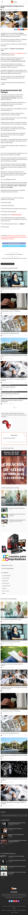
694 (26, 382)
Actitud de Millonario (6, 286)
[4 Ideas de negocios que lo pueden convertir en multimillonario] (14, 398)
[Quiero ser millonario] (14, 1)
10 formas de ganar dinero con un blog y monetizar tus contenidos (13, 379)
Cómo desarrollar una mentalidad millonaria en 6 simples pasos (14, 356)
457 (26, 290)
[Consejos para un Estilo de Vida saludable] (4, 856)
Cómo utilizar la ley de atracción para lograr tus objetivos (17, 515)
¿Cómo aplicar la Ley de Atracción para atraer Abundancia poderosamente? (16, 823)
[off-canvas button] (2, 1)
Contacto (16, 912)
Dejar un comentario (7, 263)
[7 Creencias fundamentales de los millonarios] (4, 862)
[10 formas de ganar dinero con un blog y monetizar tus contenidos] (14, 369)
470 (25, 504)
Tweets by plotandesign (7, 568)
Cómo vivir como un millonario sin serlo (10, 333)
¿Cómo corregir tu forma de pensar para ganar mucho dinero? (17, 873)
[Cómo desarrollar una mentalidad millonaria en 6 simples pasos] (14, 346)
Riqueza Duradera (17, 214)
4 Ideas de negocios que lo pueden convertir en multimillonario (12, 401)
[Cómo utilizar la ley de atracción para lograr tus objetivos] (4, 516)
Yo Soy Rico (9, 910)
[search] (26, 1)
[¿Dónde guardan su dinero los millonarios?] (14, 301)
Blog (12, 912)
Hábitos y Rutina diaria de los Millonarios (10, 393)
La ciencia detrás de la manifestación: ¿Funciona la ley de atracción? (14, 779)
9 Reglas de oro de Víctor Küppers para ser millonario (16, 835)
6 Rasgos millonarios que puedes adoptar (10, 288)
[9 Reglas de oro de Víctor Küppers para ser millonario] (4, 836)
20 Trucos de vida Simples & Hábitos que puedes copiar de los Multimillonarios (17, 841)
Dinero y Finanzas (5, 308)
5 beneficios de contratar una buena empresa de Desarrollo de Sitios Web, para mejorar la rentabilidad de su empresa (14, 237)
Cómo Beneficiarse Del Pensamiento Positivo (13, 503)
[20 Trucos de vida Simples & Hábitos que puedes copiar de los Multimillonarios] (4, 842)
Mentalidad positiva (6, 501)
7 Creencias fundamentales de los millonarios (17, 860)
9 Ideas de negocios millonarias (8, 387)
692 (26, 335)
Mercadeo (4, 588)
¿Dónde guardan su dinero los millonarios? (10, 311)
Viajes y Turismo (5, 590)
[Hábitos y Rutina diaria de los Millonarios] (14, 391)
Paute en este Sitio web (21, 910)
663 (26, 313)
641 (26, 667)
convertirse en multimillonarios (17, 53)
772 (26, 782)
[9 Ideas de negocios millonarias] (14, 385)
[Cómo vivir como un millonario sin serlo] (14, 323)
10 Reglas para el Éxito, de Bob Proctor (15, 828)
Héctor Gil (4, 9)
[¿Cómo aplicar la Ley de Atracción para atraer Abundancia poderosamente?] (4, 824)
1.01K (26, 395)
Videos (3, 593)
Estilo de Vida (14, 391)
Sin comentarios (15, 9)
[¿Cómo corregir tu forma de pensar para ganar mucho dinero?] (4, 874)
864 (26, 358)
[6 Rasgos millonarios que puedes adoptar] (14, 279)
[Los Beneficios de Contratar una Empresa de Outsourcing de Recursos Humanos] (4, 521)
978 (26, 403)
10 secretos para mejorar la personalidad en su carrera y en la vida (14, 258)
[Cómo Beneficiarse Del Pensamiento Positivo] (14, 498)
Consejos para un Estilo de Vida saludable (16, 856)
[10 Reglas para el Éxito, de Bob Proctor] (4, 830)
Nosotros (4, 910)
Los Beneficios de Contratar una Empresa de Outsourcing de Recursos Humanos (17, 520)
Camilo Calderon (5, 290)
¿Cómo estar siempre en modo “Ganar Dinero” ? (14, 254)
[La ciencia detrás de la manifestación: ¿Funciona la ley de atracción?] (14, 769)
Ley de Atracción (5, 583)
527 (26, 690)
